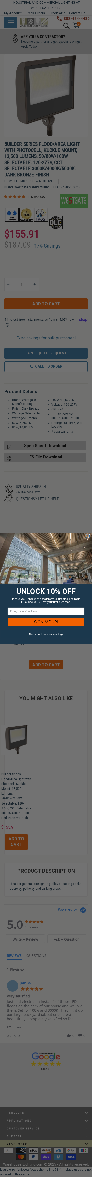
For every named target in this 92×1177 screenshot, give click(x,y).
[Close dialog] (88, 536)
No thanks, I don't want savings (46, 634)
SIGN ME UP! (46, 622)
